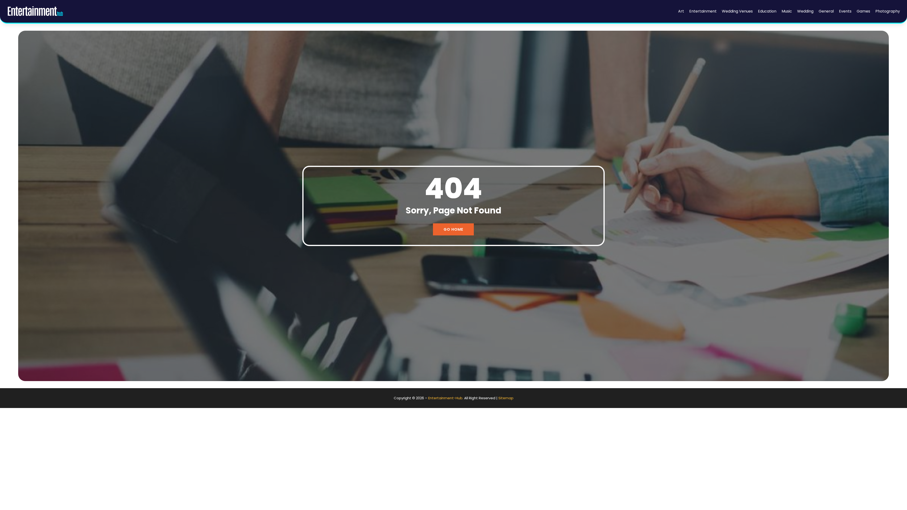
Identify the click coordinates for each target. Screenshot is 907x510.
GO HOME (453, 229)
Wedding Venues (737, 11)
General (826, 11)
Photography (887, 11)
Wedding (805, 11)
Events (845, 11)
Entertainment (703, 11)
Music (787, 11)
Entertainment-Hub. (445, 397)
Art (681, 11)
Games (863, 11)
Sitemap (505, 397)
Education (767, 11)
